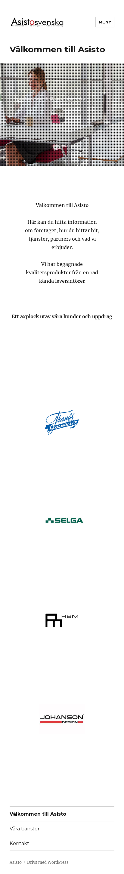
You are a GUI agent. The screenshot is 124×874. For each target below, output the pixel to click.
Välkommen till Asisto (38, 814)
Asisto (16, 862)
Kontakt (19, 843)
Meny (105, 22)
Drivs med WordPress (48, 862)
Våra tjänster (25, 829)
